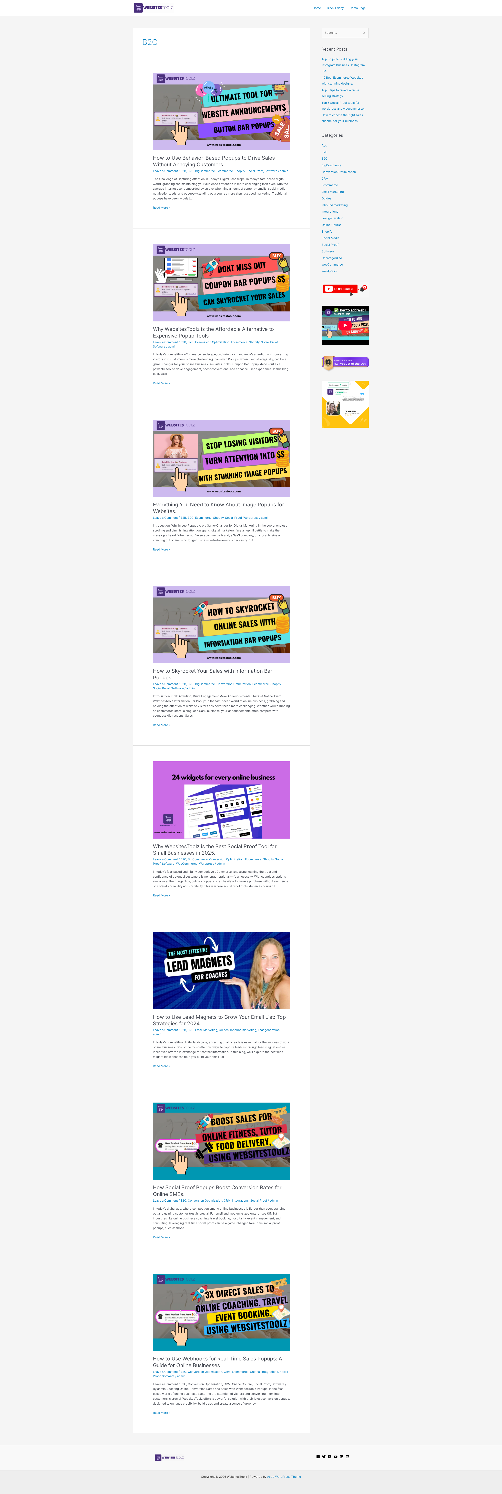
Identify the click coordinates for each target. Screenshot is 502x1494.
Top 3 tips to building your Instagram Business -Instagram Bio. (343, 65)
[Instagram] (330, 1457)
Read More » (161, 208)
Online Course (332, 225)
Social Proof (254, 171)
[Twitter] (324, 1457)
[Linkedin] (347, 1457)
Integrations (240, 1200)
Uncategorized (332, 258)
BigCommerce (205, 171)
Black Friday (335, 8)
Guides (224, 1030)
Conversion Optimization (212, 342)
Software (271, 171)
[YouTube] (335, 1457)
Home (317, 8)
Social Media (330, 238)
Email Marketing (206, 1030)
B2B (183, 171)
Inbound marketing (243, 1030)
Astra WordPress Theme (284, 1477)
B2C (191, 171)
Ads (324, 145)
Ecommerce (224, 171)
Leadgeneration (269, 1030)
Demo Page (358, 8)
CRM (227, 1200)
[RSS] (341, 1457)
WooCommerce (186, 863)
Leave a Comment (165, 171)
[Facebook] (318, 1457)
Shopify (240, 171)
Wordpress (250, 518)
